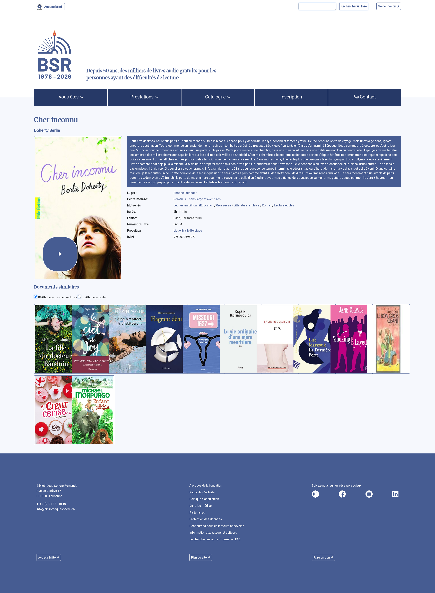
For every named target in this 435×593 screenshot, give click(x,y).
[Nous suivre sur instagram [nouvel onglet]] (315, 494)
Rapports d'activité (202, 492)
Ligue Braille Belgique (187, 230)
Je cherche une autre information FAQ (214, 539)
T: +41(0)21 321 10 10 (51, 504)
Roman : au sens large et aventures (197, 199)
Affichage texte (95, 297)
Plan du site (199, 557)
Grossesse (224, 205)
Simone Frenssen (185, 193)
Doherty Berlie (47, 130)
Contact (367, 97)
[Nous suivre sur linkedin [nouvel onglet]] (395, 494)
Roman (267, 205)
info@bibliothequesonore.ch (56, 509)
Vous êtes (69, 97)
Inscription (291, 97)
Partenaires (197, 512)
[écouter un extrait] (60, 254)
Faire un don (322, 557)
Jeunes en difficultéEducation (193, 205)
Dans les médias (200, 505)
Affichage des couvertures (59, 297)
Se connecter (387, 6)
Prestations (142, 97)
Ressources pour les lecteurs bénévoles (216, 526)
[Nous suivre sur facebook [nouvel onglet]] (342, 494)
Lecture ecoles (284, 205)
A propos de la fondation (205, 485)
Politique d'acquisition (204, 499)
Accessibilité (53, 6)
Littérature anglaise (247, 205)
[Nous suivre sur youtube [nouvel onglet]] (369, 494)
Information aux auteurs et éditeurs (213, 532)
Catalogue (216, 97)
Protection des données (205, 519)
